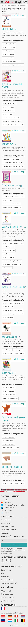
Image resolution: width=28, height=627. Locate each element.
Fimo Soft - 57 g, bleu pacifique (9, 103)
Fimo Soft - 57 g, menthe (8, 51)
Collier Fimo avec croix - (11, 185)
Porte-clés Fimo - (8, 29)
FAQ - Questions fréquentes (9, 530)
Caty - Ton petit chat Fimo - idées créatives (14, 419)
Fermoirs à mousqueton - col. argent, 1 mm (12, 207)
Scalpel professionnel (7, 268)
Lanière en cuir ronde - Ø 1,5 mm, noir (11, 117)
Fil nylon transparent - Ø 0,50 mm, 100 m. (11, 204)
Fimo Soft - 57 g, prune (7, 200)
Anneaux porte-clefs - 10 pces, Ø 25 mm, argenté (13, 65)
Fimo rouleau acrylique (16, 121)
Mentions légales (6, 576)
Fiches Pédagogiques (9, 601)
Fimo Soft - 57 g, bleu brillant (9, 44)
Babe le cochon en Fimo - (11, 466)
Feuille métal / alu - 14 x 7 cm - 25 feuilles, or (12, 162)
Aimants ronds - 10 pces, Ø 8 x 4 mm (10, 398)
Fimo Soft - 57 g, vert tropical (9, 394)
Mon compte (4, 533)
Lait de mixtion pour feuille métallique (11, 159)
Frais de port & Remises (8, 526)
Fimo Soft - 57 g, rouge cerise (9, 47)
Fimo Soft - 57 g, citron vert (8, 110)
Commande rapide (6, 520)
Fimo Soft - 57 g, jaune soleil (9, 250)
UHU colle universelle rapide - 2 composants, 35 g (13, 166)
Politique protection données (9, 583)
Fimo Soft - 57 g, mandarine (8, 54)
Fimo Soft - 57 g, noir (18, 243)
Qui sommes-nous (6, 570)
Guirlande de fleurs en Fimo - (13, 226)
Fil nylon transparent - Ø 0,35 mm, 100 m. (11, 61)
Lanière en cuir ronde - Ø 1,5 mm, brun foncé (12, 310)
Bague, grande (6, 121)
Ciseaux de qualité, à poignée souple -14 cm (12, 261)
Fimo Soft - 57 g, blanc (7, 114)
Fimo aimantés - (8, 372)
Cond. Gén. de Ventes (7, 580)
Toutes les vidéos (8, 594)
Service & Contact (6, 523)
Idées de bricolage (8, 597)
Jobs (2, 573)
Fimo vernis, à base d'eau (8, 58)
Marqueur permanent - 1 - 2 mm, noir (11, 447)
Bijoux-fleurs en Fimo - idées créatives (12, 86)
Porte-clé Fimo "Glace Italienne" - (14, 289)
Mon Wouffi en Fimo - (10, 336)
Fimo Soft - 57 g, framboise (8, 107)
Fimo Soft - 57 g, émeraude (8, 257)
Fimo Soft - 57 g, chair (7, 353)
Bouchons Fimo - (8, 144)
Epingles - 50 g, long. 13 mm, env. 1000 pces (12, 264)
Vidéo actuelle (7, 591)
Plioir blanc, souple (19, 124)
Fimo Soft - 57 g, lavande (8, 197)
